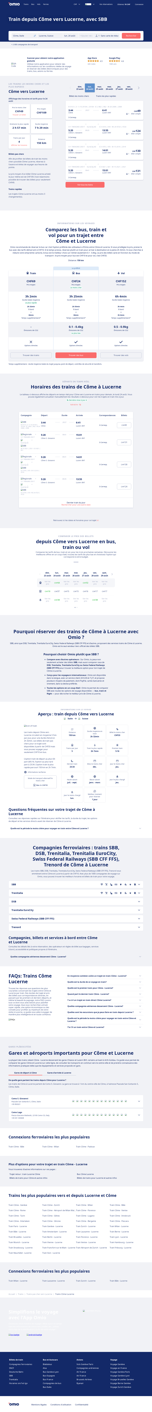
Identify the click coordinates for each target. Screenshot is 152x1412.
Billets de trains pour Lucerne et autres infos (97, 1178)
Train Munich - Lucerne (19, 1242)
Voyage (113, 1359)
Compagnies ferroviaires (20, 1364)
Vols (38, 4)
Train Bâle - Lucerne (17, 1231)
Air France (81, 1372)
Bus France (48, 1379)
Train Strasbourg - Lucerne (21, 1247)
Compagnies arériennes (88, 1368)
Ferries (46, 4)
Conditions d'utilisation (60, 1404)
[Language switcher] (90, 4)
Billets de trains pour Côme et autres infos (28, 1178)
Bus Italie (47, 1387)
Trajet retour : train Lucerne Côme (25, 1174)
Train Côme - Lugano (85, 1215)
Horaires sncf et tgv (18, 1383)
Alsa (45, 1368)
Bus (32, 4)
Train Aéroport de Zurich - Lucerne (91, 1247)
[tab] (79, 95)
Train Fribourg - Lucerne (120, 1247)
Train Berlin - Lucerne (51, 1237)
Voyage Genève (117, 1364)
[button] (70, 36)
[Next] (139, 88)
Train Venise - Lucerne (86, 1242)
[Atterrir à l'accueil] (16, 4)
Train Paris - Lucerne (18, 1226)
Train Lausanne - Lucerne (87, 1231)
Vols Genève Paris (85, 1364)
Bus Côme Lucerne (85, 1174)
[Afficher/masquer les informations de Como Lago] (139, 1115)
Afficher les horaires (19, 145)
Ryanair (80, 1383)
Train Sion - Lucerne (51, 1253)
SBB (11, 1375)
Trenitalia (13, 1379)
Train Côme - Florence (85, 1210)
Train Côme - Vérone (51, 1221)
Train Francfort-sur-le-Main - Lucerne (58, 1247)
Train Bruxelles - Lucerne (20, 1237)
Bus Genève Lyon (51, 1372)
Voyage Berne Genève (120, 1383)
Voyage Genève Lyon (120, 1375)
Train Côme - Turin (17, 1215)
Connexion (139, 4)
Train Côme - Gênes (51, 1215)
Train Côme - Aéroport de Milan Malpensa (61, 1210)
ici (98, 520)
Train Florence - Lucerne (86, 1237)
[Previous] (40, 574)
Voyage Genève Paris (120, 1372)
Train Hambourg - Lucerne (121, 1242)
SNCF (11, 1368)
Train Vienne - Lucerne (52, 1242)
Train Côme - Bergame (86, 1221)
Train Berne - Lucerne (119, 1231)
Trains (26, 4)
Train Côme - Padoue (85, 1146)
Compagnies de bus (52, 1383)
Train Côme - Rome (17, 1210)
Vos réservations (106, 4)
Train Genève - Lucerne (52, 1226)
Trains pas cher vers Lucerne (39, 1294)
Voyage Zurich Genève (120, 1387)
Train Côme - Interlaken (19, 1221)
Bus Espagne (49, 1375)
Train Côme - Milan (50, 1146)
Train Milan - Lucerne (119, 1226)
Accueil (12, 1294)
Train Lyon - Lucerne (119, 1237)
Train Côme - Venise (118, 1210)
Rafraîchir (74, 404)
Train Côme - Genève (18, 1205)
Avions (80, 1359)
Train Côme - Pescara (119, 1221)
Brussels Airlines (84, 1379)
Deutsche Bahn (16, 1372)
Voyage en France (118, 1368)
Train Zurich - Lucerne (85, 1226)
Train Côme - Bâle (16, 1146)
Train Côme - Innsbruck (120, 1215)
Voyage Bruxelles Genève (122, 1379)
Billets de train (16, 1359)
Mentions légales (39, 1404)
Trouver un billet (19, 115)
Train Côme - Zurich (51, 1205)
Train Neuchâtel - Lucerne (20, 1253)
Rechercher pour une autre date (76, 505)
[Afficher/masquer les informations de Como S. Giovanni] (139, 1101)
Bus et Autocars (50, 1359)
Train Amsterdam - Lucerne (54, 1231)
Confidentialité (81, 1404)
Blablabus (47, 1364)
